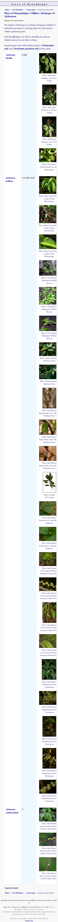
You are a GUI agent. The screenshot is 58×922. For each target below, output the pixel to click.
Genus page (31, 9)
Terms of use (29, 921)
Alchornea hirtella (10, 56)
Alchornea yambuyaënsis (12, 811)
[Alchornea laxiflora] (49, 397)
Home (7, 9)
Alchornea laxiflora (10, 179)
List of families (17, 9)
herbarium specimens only (27, 48)
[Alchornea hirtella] (49, 94)
